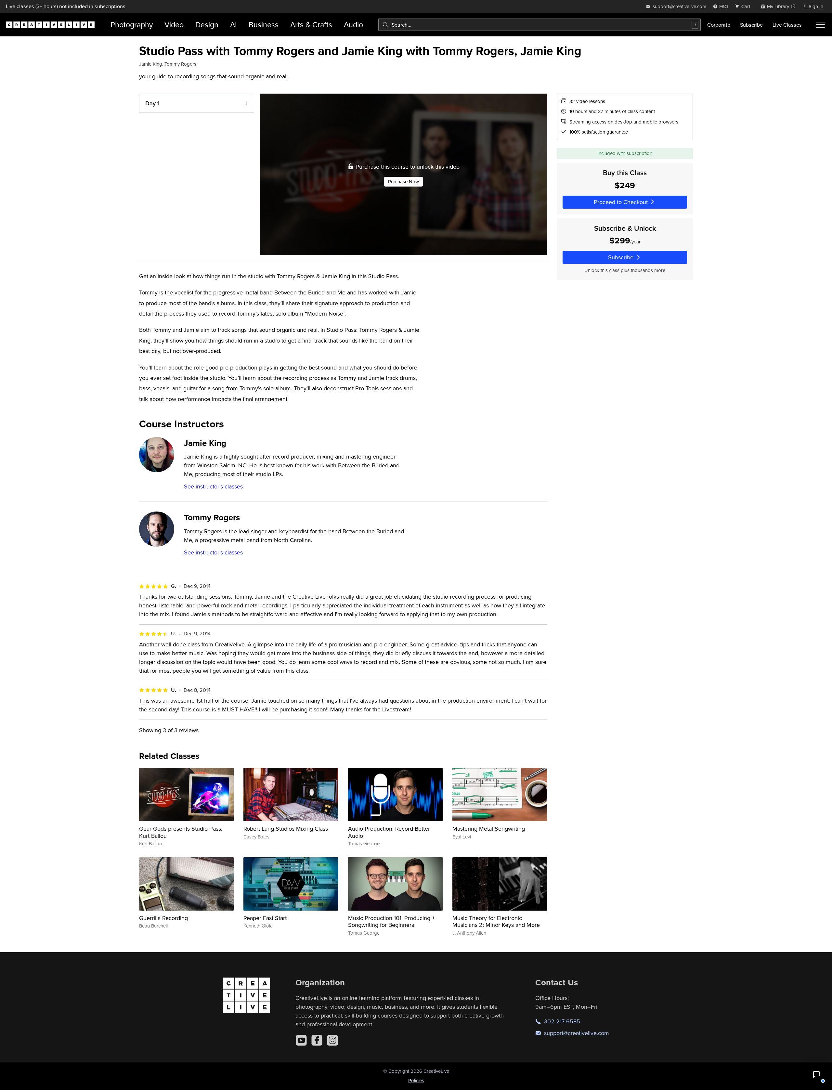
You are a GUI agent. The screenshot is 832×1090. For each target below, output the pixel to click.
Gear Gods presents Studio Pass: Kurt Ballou (180, 832)
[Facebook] (317, 1040)
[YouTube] (301, 1040)
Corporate (718, 24)
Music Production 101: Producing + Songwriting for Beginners (391, 921)
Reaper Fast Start (265, 918)
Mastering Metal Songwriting (488, 828)
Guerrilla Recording (163, 918)
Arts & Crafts (311, 24)
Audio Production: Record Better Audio (389, 832)
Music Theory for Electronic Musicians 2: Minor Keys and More (496, 921)
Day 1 (152, 103)
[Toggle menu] (820, 25)
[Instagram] (332, 1040)
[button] (816, 1074)
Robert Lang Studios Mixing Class (285, 828)
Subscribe (751, 24)
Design (206, 24)
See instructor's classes (213, 486)
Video (174, 24)
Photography (131, 24)
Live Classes (787, 24)
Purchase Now (403, 181)
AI (233, 24)
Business (264, 24)
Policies (416, 1080)
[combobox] (539, 25)
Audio (353, 24)
